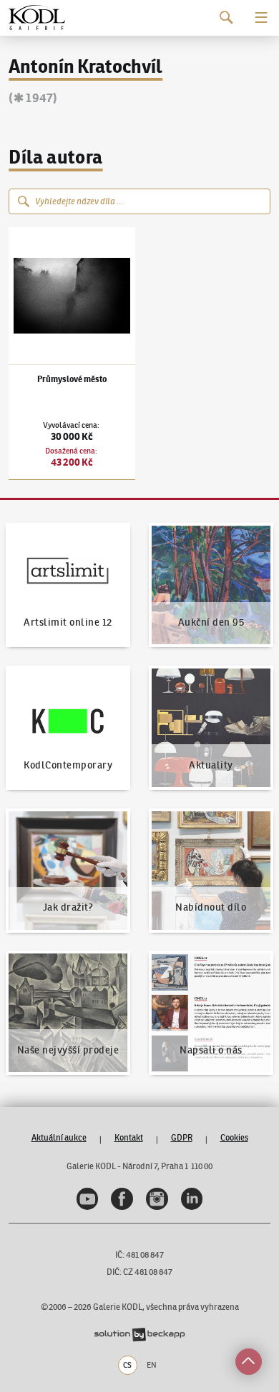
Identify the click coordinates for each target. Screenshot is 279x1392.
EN (152, 1365)
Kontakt (128, 1137)
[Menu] (261, 17)
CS (127, 1365)
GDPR (181, 1137)
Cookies (234, 1137)
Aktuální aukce (59, 1137)
